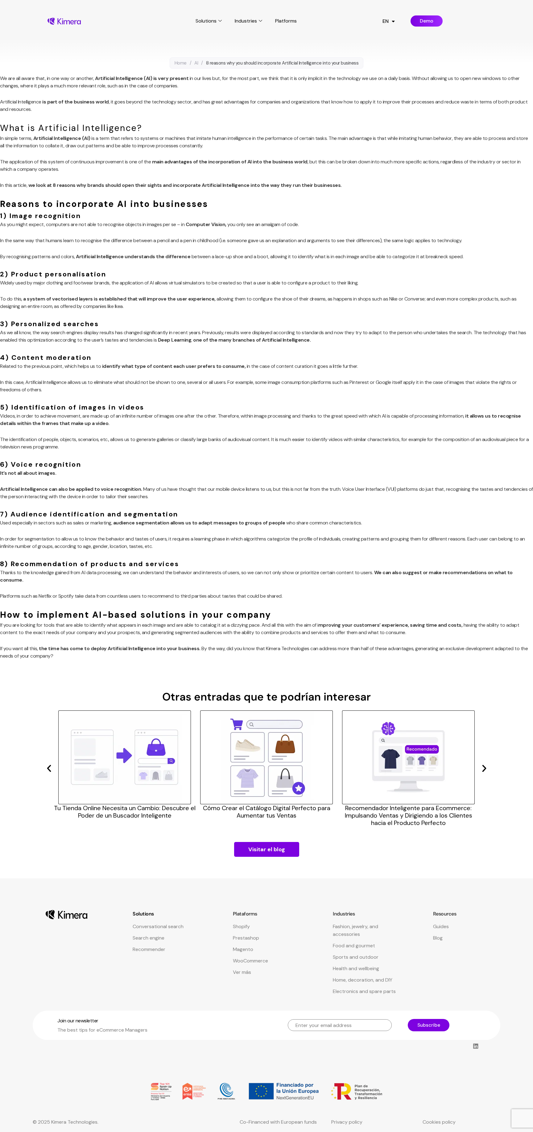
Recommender (149, 949)
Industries (246, 21)
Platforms (286, 21)
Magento (243, 949)
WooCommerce (250, 960)
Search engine (148, 938)
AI (196, 63)
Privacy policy (346, 1122)
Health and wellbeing (356, 968)
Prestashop (246, 938)
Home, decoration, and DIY (362, 980)
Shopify (241, 926)
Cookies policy (439, 1122)
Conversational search (158, 926)
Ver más (242, 972)
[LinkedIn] (475, 1046)
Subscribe (428, 1025)
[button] (49, 768)
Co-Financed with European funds (278, 1122)
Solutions (206, 21)
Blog (438, 938)
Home (181, 63)
